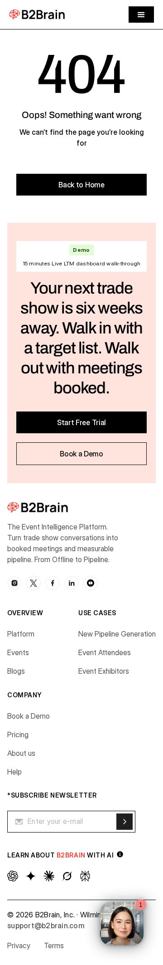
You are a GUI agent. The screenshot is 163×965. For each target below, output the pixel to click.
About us (21, 753)
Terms (54, 945)
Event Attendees (104, 652)
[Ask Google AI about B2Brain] (30, 876)
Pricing (18, 734)
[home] (37, 14)
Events (18, 652)
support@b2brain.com (46, 925)
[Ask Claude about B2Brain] (48, 876)
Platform (20, 633)
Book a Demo (28, 715)
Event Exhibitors (103, 671)
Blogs (16, 671)
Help (14, 771)
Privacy (18, 945)
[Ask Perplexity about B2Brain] (85, 876)
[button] (141, 14)
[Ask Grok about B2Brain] (67, 876)
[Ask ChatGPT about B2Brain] (12, 876)
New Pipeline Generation (117, 633)
